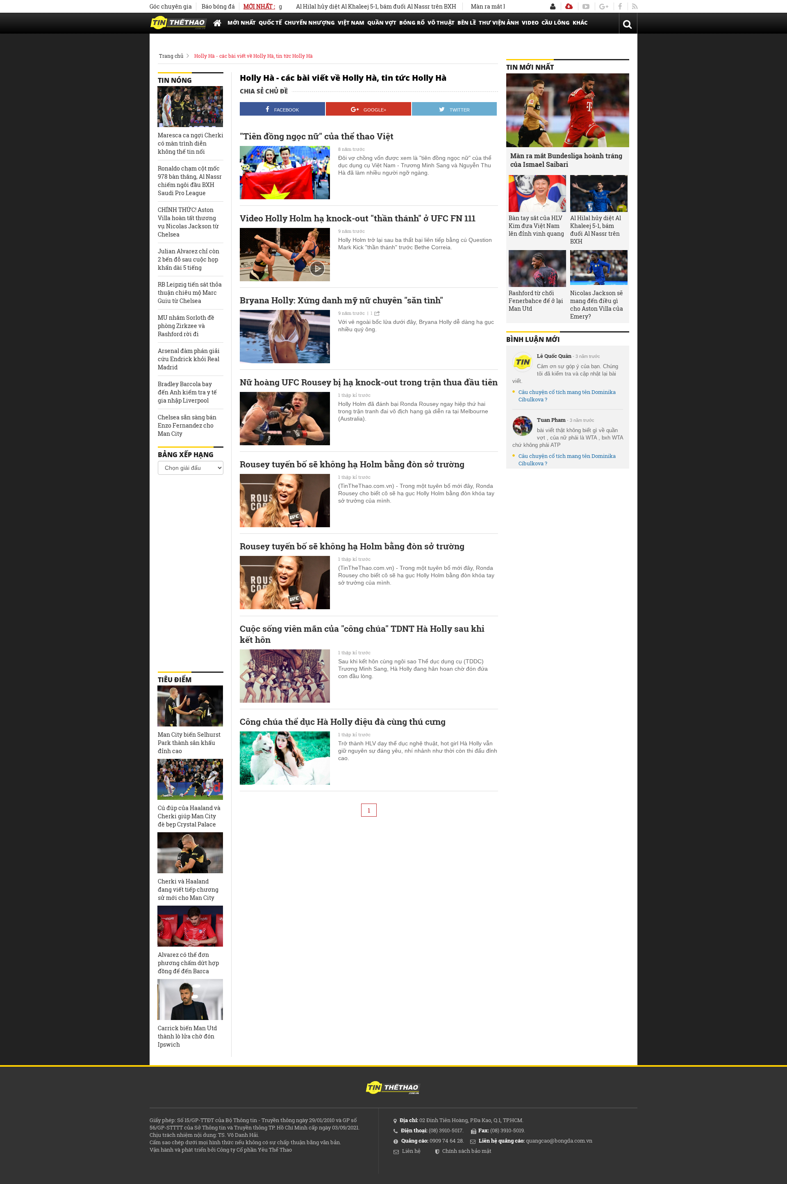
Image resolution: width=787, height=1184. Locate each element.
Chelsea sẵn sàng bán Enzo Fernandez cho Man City (187, 425)
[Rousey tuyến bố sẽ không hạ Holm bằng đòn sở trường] (285, 500)
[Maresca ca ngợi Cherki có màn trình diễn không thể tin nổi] (190, 106)
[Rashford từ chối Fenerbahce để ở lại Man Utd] (537, 268)
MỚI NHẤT (241, 22)
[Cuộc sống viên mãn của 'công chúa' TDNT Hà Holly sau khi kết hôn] (285, 676)
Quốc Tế (270, 22)
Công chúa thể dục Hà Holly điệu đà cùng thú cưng (343, 721)
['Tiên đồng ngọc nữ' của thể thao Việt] (285, 172)
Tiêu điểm (174, 679)
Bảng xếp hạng (186, 454)
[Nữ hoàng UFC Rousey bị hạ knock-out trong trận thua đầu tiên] (285, 418)
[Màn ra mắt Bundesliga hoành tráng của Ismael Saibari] (567, 110)
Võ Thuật (441, 22)
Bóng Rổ (412, 22)
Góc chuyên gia (171, 6)
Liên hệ (411, 1150)
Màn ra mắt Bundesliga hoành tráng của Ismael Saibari (566, 159)
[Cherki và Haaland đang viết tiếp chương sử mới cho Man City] (190, 852)
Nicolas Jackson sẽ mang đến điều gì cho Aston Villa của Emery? (596, 304)
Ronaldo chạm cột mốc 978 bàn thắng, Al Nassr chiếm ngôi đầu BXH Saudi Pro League (190, 180)
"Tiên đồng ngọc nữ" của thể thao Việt (317, 136)
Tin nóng (175, 80)
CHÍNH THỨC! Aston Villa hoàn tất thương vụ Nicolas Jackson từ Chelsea (188, 222)
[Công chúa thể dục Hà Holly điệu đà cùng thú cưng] (285, 758)
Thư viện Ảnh (499, 22)
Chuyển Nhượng (309, 22)
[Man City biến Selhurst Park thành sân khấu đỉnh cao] (190, 705)
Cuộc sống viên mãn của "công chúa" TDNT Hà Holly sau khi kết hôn (362, 634)
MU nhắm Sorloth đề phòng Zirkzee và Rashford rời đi (186, 326)
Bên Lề (466, 22)
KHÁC (580, 22)
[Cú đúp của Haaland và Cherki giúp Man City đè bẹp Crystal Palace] (190, 779)
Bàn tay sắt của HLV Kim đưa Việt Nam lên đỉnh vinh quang (536, 225)
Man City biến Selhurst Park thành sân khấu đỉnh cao (189, 743)
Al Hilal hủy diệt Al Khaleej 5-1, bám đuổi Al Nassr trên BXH (351, 6)
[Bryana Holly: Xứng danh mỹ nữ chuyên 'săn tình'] (285, 336)
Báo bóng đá (218, 6)
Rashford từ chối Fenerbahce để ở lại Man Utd (536, 300)
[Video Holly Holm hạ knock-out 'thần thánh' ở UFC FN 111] (285, 254)
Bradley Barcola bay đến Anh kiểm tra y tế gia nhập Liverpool (187, 392)
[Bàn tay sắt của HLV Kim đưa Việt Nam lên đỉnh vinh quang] (537, 193)
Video (530, 22)
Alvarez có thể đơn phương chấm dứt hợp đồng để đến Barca (188, 963)
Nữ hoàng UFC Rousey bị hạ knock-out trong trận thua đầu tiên (369, 382)
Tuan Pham (551, 420)
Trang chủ (171, 55)
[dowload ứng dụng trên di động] (569, 6)
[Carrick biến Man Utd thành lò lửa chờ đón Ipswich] (190, 999)
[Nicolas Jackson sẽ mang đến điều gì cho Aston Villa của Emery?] (599, 268)
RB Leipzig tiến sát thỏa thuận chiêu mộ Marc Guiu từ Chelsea (190, 292)
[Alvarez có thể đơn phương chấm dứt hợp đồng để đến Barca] (190, 926)
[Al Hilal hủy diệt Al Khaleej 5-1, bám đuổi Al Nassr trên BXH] (599, 193)
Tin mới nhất (530, 67)
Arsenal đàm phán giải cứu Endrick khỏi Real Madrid (189, 359)
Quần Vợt (381, 22)
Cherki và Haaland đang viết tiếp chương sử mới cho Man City (188, 889)
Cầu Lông (555, 22)
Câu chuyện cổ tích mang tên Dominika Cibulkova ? (567, 395)
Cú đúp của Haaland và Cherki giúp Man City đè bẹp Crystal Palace (189, 816)
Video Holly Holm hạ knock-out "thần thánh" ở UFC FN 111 (357, 218)
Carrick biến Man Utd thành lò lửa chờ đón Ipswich (187, 1036)
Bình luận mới (533, 339)
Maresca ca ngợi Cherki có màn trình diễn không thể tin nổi (190, 143)
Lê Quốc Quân (554, 356)
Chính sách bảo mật (466, 1150)
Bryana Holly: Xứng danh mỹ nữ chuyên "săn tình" (341, 300)
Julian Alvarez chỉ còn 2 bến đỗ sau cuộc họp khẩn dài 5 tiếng (188, 259)
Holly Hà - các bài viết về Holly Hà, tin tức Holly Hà (253, 55)
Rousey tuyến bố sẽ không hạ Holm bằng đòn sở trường (352, 464)
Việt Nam (351, 22)
